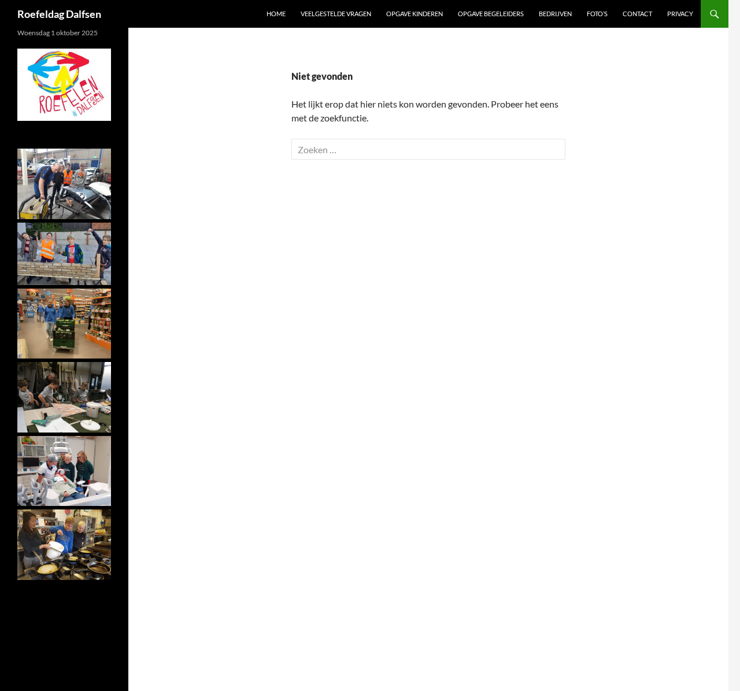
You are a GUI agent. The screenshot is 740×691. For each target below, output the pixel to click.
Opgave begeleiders (491, 13)
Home (276, 13)
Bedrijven (555, 13)
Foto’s (597, 13)
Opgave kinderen (414, 13)
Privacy (680, 13)
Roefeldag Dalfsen (59, 14)
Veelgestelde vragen (336, 13)
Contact (637, 13)
